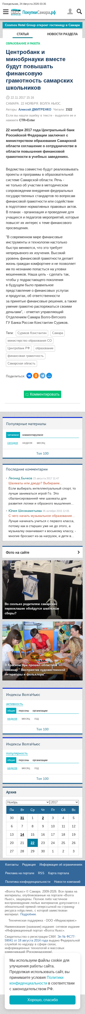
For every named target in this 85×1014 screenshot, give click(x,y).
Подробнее (28, 914)
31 (22, 818)
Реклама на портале (19, 873)
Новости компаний (67, 881)
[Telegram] (42, 375)
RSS (41, 873)
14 (22, 834)
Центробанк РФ (19, 348)
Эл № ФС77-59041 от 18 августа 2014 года (40, 938)
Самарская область (21, 363)
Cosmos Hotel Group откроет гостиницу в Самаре (42, 25)
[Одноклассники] (36, 375)
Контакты (11, 864)
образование (44, 348)
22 (32, 842)
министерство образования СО (30, 340)
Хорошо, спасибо (42, 1000)
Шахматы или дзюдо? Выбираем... (35, 483)
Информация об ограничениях (60, 864)
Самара (57, 333)
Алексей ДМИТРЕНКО (34, 109)
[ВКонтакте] (29, 375)
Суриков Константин (32, 333)
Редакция (29, 864)
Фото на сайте (17, 552)
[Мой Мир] (49, 375)
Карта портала (58, 873)
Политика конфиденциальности (27, 881)
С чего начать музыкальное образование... (41, 516)
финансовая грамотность (26, 356)
